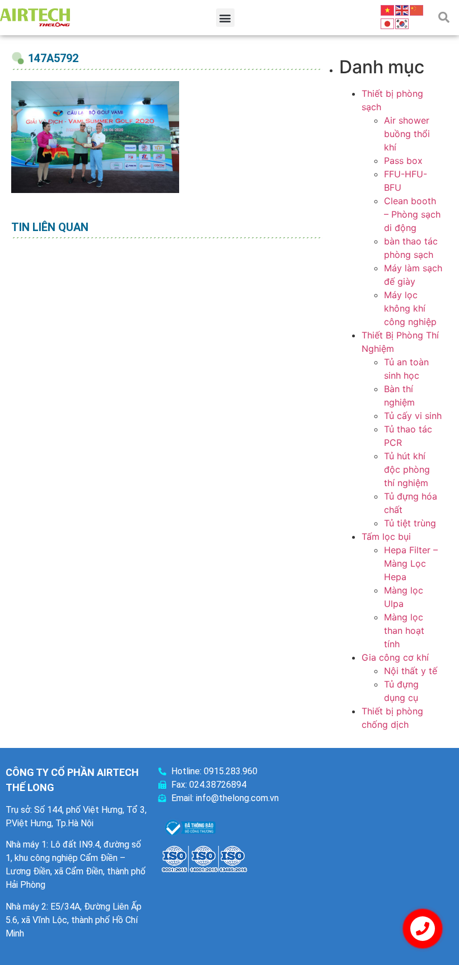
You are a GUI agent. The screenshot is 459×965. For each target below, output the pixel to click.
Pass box (403, 160)
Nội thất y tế (410, 670)
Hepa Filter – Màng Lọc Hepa (411, 563)
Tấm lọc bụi (386, 536)
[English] (402, 9)
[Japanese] (388, 23)
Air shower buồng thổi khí (407, 134)
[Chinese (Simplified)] (417, 9)
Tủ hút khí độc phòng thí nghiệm (407, 469)
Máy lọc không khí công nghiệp (410, 308)
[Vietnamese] (388, 9)
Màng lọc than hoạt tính (404, 630)
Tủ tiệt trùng (410, 523)
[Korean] (402, 23)
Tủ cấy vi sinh (413, 415)
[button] (225, 17)
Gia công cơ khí (395, 657)
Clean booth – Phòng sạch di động (412, 214)
